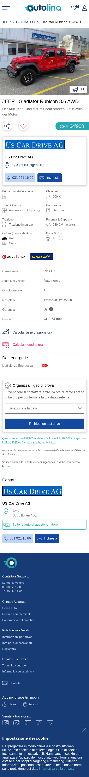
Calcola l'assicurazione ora (32, 332)
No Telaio (8, 300)
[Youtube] (16, 723)
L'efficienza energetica (17, 365)
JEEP (6, 22)
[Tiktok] (39, 723)
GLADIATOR (25, 22)
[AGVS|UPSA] (13, 257)
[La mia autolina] (84, 8)
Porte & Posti (54, 233)
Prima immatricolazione (17, 191)
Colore (17, 233)
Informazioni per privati (17, 636)
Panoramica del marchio (18, 620)
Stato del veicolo (13, 281)
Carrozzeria (10, 271)
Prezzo (7, 319)
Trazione (8, 219)
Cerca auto (9, 608)
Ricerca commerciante (17, 614)
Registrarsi (9, 648)
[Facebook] (5, 723)
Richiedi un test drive (44, 423)
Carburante (53, 205)
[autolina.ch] (43, 7)
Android (32, 704)
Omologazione (12, 290)
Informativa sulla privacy (56, 768)
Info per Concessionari (17, 642)
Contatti (15, 683)
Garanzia (8, 309)
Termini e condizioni (15, 665)
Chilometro (53, 191)
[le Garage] (41, 257)
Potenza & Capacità (59, 219)
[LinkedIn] (28, 723)
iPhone (12, 704)
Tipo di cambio (12, 205)
